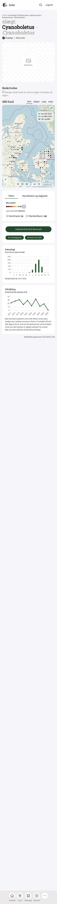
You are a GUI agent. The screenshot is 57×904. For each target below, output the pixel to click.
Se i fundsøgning (14, 237)
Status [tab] (11, 195)
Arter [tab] (50, 101)
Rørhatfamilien (20, 17)
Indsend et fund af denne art (28, 229)
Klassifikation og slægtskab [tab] (34, 195)
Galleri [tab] (36, 101)
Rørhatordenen (8, 17)
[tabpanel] (28, 210)
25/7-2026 (22, 278)
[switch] (18, 184)
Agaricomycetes (36, 15)
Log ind (49, 4)
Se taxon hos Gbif (34, 237)
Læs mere (10, 211)
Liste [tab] (44, 101)
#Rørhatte (19, 37)
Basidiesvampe (24, 15)
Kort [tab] (29, 101)
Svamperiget (13, 15)
